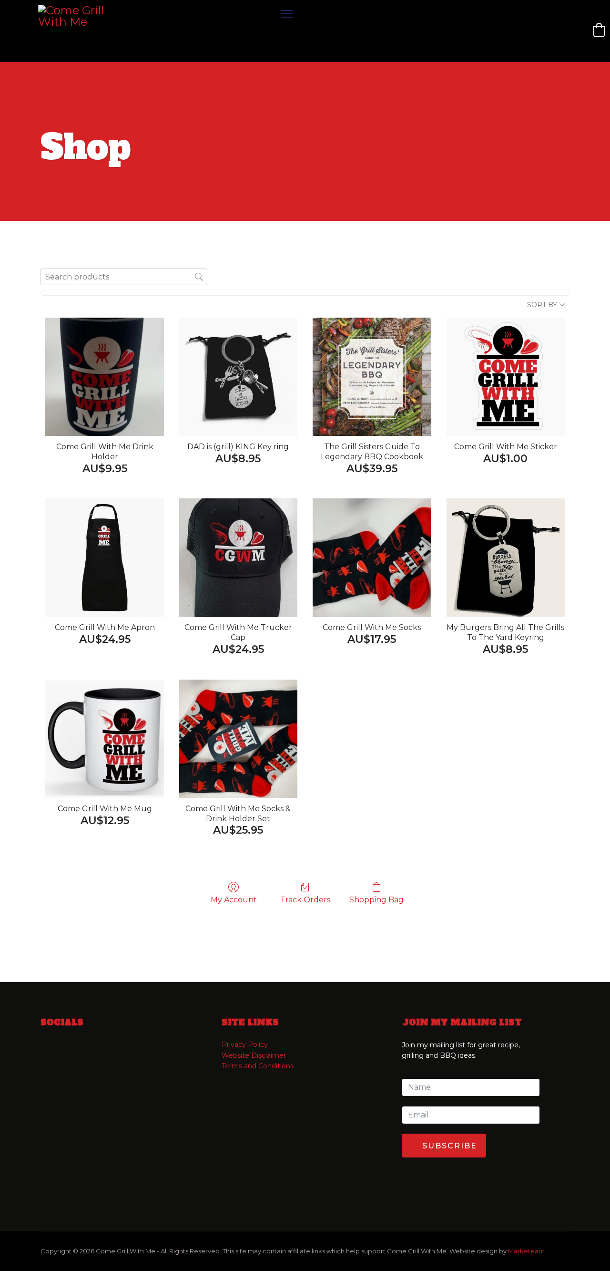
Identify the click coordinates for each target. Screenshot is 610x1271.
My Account (234, 899)
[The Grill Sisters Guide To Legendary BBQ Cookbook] (372, 377)
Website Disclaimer (254, 1055)
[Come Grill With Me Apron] (104, 557)
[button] (599, 30)
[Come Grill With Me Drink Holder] (104, 377)
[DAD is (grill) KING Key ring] (238, 377)
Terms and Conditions (258, 1066)
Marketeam (526, 1251)
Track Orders (305, 899)
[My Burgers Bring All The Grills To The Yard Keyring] (506, 557)
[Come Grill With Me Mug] (104, 739)
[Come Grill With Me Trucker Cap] (238, 557)
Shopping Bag (376, 899)
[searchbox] (124, 277)
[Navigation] (287, 31)
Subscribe (448, 1145)
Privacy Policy (245, 1044)
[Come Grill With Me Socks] (372, 557)
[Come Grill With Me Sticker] (506, 377)
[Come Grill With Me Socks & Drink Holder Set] (238, 739)
